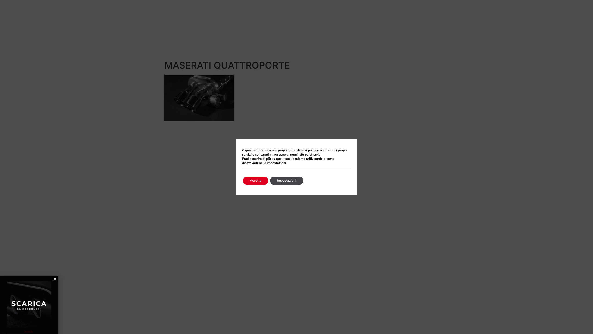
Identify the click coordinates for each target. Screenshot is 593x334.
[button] (55, 279)
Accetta (255, 180)
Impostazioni (286, 180)
